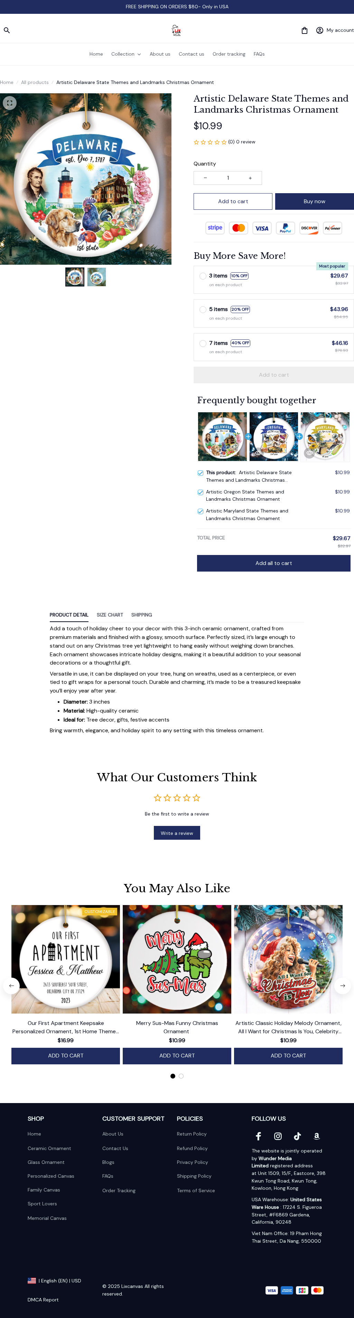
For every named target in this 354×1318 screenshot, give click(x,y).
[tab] (173, 1076)
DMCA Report (43, 1300)
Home (6, 82)
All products (35, 82)
